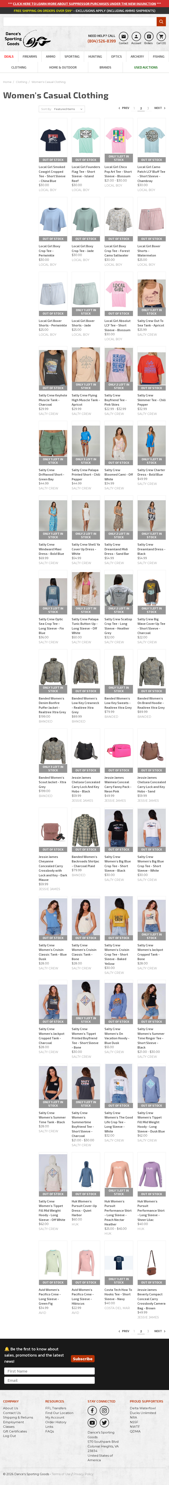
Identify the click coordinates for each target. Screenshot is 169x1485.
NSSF (134, 1422)
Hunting (95, 56)
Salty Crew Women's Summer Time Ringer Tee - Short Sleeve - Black (150, 1038)
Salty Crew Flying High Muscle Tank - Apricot (86, 399)
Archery (137, 56)
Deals (9, 56)
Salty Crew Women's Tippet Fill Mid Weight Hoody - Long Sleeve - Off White (52, 1210)
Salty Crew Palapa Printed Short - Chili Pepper (86, 474)
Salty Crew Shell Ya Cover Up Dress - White (86, 549)
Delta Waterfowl (143, 1408)
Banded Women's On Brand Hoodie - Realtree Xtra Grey (151, 702)
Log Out (9, 1436)
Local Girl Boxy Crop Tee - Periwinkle (49, 250)
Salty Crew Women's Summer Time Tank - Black (52, 1117)
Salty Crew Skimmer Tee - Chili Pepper (151, 399)
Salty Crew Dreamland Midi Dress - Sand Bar (116, 549)
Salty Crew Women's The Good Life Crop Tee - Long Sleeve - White (118, 1122)
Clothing (18, 67)
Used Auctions (146, 67)
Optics (116, 56)
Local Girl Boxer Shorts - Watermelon (148, 250)
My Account (54, 1417)
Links (49, 1427)
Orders (148, 39)
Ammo (50, 56)
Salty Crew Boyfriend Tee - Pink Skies (115, 399)
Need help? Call (102, 38)
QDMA (135, 1431)
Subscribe (83, 1359)
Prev (125, 108)
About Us (10, 1408)
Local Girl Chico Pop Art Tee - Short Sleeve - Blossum (118, 171)
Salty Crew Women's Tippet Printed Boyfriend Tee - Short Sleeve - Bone (85, 1038)
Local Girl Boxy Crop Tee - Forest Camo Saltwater (117, 250)
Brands (105, 67)
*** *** (84, 4)
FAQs (49, 1431)
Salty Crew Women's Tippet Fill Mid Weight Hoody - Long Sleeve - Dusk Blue (151, 1122)
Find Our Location (59, 1413)
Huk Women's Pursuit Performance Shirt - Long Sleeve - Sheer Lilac (150, 1210)
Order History (55, 1422)
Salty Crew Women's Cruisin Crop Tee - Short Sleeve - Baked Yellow (116, 954)
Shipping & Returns (18, 1417)
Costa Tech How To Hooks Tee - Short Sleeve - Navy (118, 1294)
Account (136, 39)
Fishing (158, 56)
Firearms (30, 56)
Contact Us (12, 1413)
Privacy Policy (83, 1474)
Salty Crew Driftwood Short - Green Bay (51, 474)
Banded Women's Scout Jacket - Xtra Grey (52, 782)
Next (158, 108)
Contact (123, 39)
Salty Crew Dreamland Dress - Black (151, 549)
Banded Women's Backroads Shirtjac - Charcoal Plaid (85, 861)
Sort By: (46, 109)
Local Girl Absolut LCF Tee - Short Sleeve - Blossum (117, 325)
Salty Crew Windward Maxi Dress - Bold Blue (51, 549)
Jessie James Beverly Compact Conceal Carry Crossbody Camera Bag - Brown (151, 1299)
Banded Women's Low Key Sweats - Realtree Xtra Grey (118, 702)
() (161, 39)
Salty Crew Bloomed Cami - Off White (118, 474)
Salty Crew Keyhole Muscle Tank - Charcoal (53, 399)
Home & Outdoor (63, 67)
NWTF (135, 1427)
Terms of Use (61, 1474)
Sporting (72, 56)
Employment (13, 1422)
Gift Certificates (15, 1431)
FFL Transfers (55, 1408)
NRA (133, 1417)
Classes (8, 1427)
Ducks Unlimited (143, 1413)
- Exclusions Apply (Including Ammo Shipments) (84, 11)
